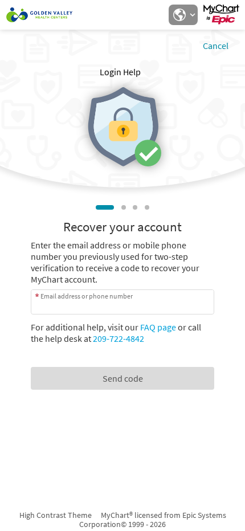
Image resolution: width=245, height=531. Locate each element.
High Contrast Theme (55, 515)
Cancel (215, 45)
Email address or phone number (86, 296)
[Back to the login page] (39, 15)
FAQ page (158, 327)
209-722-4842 (118, 338)
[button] (183, 15)
